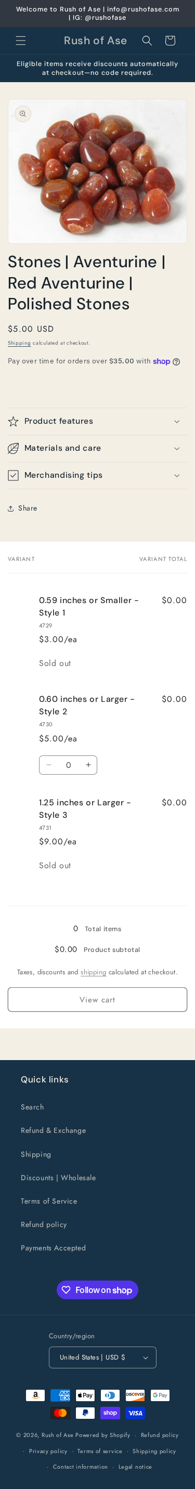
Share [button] (27, 508)
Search (32, 1107)
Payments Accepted (53, 1248)
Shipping (19, 343)
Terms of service (99, 1451)
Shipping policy (154, 1451)
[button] (20, 40)
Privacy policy (48, 1451)
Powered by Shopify (103, 1435)
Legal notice (135, 1466)
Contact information (80, 1466)
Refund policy (44, 1224)
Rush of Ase (58, 1435)
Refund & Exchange (53, 1130)
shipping (93, 972)
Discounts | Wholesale (58, 1177)
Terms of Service (49, 1201)
